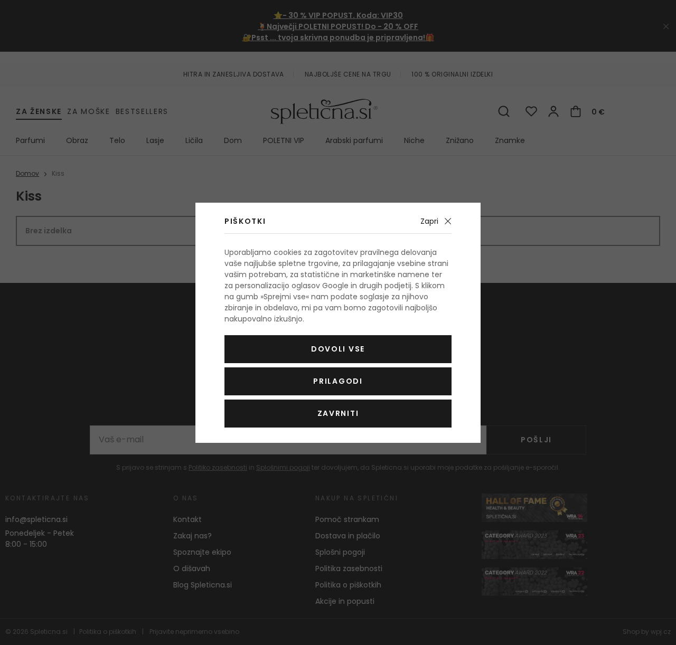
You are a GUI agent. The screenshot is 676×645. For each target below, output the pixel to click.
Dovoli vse (338, 349)
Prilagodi (337, 381)
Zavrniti (338, 413)
